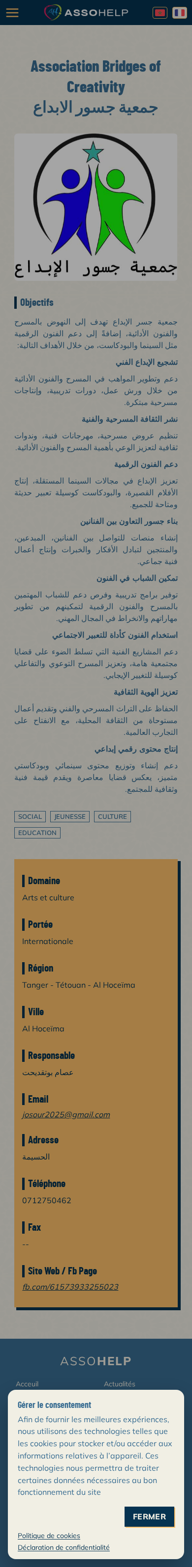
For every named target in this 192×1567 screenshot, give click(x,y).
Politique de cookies (49, 1536)
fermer (149, 1516)
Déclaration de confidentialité (64, 1547)
